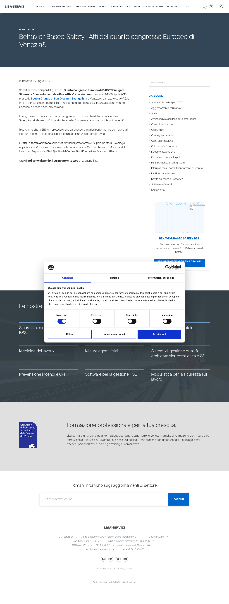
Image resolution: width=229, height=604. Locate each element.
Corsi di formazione (162, 141)
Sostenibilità (158, 190)
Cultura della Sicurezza (164, 146)
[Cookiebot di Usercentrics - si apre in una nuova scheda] (167, 267)
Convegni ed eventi (162, 135)
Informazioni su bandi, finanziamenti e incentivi (177, 168)
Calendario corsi (60, 6)
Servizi (103, 6)
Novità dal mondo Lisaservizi (167, 179)
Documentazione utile (163, 152)
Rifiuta (69, 334)
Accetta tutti (159, 334)
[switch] (97, 321)
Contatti (190, 6)
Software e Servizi (161, 184)
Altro (154, 113)
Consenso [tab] (67, 277)
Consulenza (157, 130)
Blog (137, 6)
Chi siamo (40, 6)
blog (31, 30)
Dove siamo (174, 6)
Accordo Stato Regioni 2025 (167, 102)
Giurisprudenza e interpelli (166, 157)
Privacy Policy (124, 568)
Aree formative (120, 6)
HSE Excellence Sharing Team (168, 162)
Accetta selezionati (114, 334)
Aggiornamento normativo (166, 108)
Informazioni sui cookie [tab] (161, 277)
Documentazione (153, 6)
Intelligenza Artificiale (163, 173)
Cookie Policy (104, 568)
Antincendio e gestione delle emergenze (173, 119)
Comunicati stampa (162, 124)
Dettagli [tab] (114, 277)
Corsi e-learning (85, 6)
